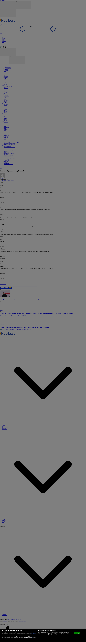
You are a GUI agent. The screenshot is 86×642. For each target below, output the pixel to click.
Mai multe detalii (33, 633)
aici (32, 637)
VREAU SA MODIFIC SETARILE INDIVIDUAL (76, 636)
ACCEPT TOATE (76, 633)
